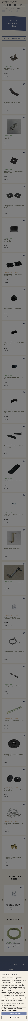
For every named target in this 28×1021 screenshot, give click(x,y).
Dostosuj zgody (14, 1017)
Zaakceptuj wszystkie (14, 1013)
